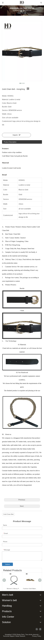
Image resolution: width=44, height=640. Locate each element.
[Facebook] (36, 629)
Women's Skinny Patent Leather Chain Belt (14, 588)
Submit (7, 564)
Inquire (15, 135)
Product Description (10, 142)
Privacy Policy (36, 636)
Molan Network (20, 636)
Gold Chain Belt (8, 514)
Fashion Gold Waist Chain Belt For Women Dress (30, 588)
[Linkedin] (40, 629)
